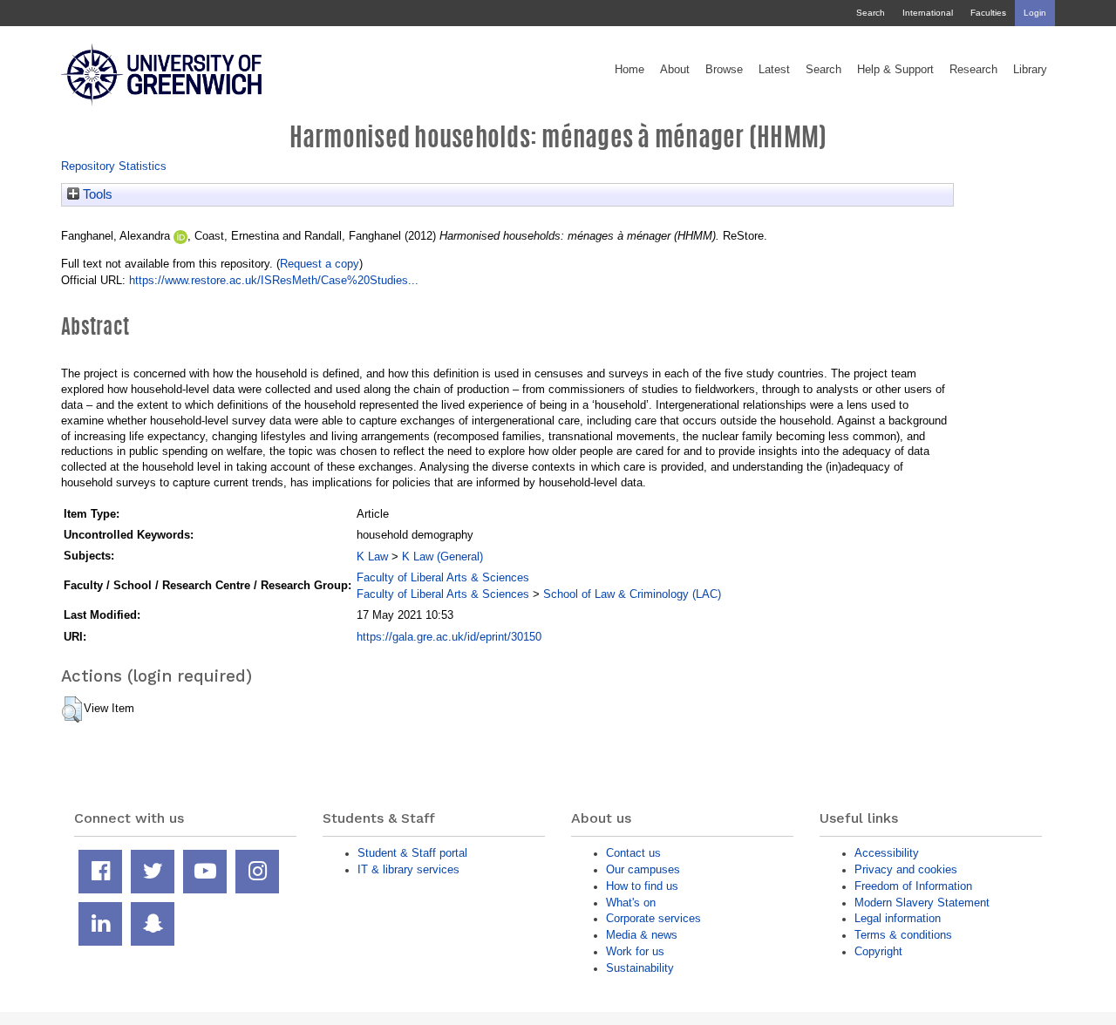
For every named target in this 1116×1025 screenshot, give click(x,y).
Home (629, 70)
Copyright (878, 951)
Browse (724, 70)
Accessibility (886, 852)
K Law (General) (442, 556)
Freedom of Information (913, 886)
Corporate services (653, 918)
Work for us (635, 951)
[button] (72, 709)
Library (1030, 70)
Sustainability (640, 967)
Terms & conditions (903, 934)
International (927, 12)
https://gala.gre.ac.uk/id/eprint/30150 (449, 636)
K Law (372, 556)
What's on (631, 902)
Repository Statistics (114, 166)
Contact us (633, 852)
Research (973, 70)
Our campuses (643, 869)
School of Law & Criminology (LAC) (632, 594)
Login (1035, 12)
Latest (774, 70)
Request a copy (319, 263)
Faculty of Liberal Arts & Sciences (443, 577)
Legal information (897, 918)
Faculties (988, 12)
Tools (95, 194)
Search (870, 12)
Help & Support (895, 70)
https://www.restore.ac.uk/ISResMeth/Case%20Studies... (273, 280)
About (675, 70)
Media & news (641, 934)
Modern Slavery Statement (922, 902)
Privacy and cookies (905, 869)
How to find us (642, 886)
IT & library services (408, 869)
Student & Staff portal (412, 852)
